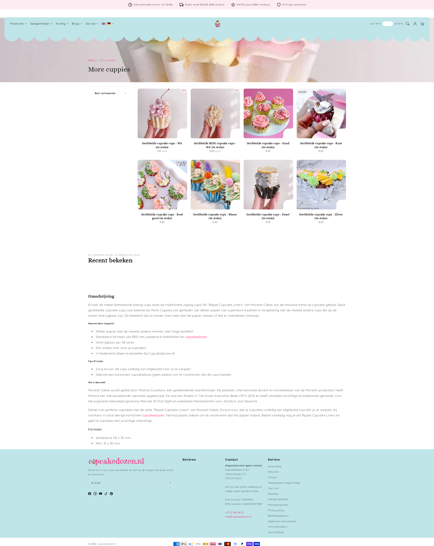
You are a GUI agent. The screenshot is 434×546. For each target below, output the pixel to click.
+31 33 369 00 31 (234, 512)
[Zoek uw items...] (407, 23)
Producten (17, 23)
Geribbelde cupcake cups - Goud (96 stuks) (268, 145)
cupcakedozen (196, 337)
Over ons (273, 488)
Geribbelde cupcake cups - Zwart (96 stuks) (268, 216)
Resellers (273, 493)
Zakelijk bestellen (278, 499)
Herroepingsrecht (278, 504)
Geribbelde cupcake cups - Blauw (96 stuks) (215, 216)
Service (90, 23)
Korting (61, 23)
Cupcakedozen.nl (106, 543)
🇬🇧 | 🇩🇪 (106, 23)
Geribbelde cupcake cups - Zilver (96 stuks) (321, 216)
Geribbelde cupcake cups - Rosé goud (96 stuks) (162, 216)
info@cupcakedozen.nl (238, 516)
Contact (272, 477)
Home (91, 60)
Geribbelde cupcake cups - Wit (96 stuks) (162, 145)
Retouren (273, 471)
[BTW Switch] (387, 23)
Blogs (76, 23)
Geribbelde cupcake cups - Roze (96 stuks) (321, 145)
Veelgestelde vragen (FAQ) (284, 482)
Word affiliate (276, 532)
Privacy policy (276, 510)
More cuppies (108, 60)
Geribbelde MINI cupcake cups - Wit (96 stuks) (215, 145)
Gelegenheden (40, 23)
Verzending (274, 466)
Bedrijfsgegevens (278, 515)
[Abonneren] (170, 482)
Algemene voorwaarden (282, 521)
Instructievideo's (277, 526)
